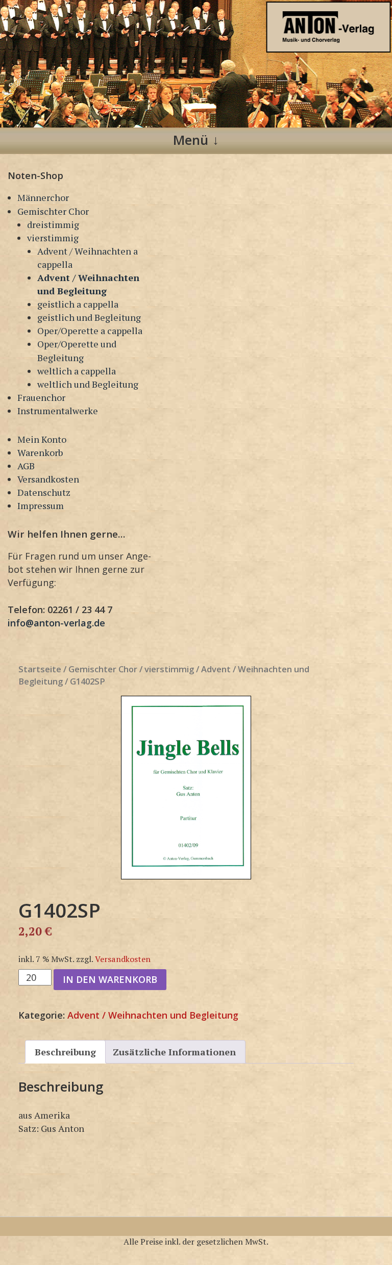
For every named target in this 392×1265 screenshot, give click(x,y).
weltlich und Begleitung (87, 384)
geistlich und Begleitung (89, 317)
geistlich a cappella (77, 304)
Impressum (40, 505)
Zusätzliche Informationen (174, 1052)
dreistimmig (53, 224)
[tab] (65, 1052)
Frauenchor (41, 397)
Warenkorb (40, 452)
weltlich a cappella (76, 371)
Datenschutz (43, 492)
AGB (26, 466)
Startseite (39, 669)
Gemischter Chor (53, 211)
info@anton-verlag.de (56, 623)
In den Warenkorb (110, 979)
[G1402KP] (186, 787)
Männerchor (43, 197)
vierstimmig (53, 238)
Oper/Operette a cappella (89, 330)
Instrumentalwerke (57, 410)
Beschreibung (65, 1052)
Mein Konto (41, 439)
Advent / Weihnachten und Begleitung (152, 1015)
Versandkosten (48, 479)
